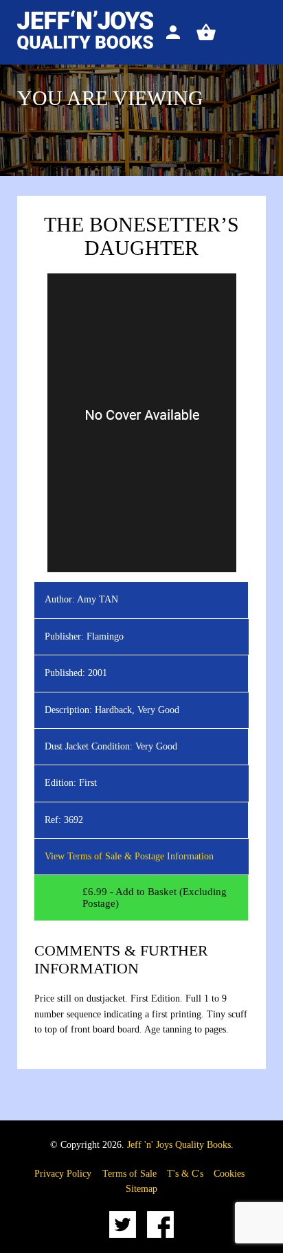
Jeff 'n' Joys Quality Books (179, 1145)
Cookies (229, 1174)
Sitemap (141, 1189)
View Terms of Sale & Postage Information (129, 856)
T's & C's (185, 1174)
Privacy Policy (62, 1174)
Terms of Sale (129, 1174)
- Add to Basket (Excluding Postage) (154, 897)
